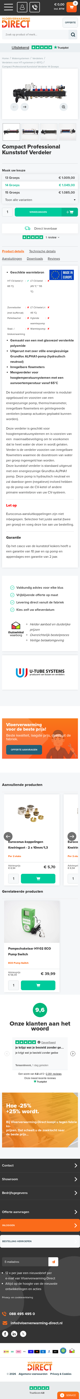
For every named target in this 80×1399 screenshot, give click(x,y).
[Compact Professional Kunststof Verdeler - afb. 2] (30, 132)
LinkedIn (14, 1334)
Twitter (23, 1334)
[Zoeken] (73, 34)
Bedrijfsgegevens (15, 1193)
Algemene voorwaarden (33, 1374)
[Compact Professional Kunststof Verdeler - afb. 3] (48, 132)
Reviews (54, 259)
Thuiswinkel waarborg (72, 1351)
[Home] (8, 7)
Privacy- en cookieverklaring (17, 1297)
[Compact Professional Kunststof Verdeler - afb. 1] (40, 94)
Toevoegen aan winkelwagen (38, 878)
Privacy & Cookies (60, 1374)
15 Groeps (40, 192)
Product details (13, 251)
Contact (8, 1165)
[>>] (71, 836)
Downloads (35, 259)
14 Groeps (40, 185)
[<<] (8, 836)
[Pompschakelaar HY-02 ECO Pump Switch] (31, 922)
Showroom (10, 1179)
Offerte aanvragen (71, 24)
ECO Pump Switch (18, 962)
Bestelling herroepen (17, 1241)
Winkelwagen (71, 6)
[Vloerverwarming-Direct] (17, 23)
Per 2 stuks (14, 856)
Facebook (5, 1334)
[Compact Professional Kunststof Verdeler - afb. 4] (67, 132)
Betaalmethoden (30, 1351)
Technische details (42, 251)
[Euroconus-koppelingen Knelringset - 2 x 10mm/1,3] (31, 815)
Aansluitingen (12, 259)
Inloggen (8, 1225)
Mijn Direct (22, 7)
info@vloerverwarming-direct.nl (37, 1323)
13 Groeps (40, 178)
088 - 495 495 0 (35, 7)
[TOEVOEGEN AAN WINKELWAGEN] (31, 878)
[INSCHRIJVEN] (53, 1261)
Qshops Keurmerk (63, 1351)
